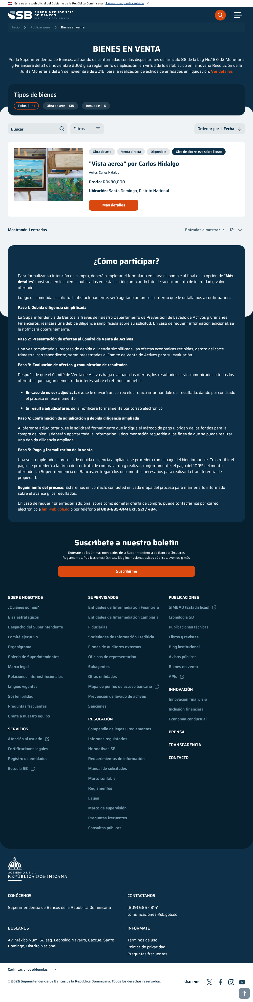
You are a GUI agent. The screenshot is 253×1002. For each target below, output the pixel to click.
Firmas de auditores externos (114, 647)
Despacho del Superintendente (35, 627)
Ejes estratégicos (23, 617)
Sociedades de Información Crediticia (121, 637)
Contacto (179, 758)
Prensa (177, 732)
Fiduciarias (97, 627)
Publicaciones (40, 27)
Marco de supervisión (107, 808)
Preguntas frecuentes (27, 706)
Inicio (16, 27)
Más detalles (113, 205)
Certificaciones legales (28, 749)
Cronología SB (181, 617)
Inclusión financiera (186, 709)
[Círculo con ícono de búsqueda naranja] (220, 15)
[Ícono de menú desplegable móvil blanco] (238, 15)
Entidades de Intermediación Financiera (123, 607)
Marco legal (18, 667)
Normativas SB (102, 749)
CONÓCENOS (19, 896)
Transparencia (185, 745)
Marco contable (102, 778)
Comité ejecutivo (23, 637)
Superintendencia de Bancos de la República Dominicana (65, 981)
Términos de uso (142, 940)
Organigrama (19, 647)
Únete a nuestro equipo (29, 716)
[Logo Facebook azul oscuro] (220, 982)
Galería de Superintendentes (33, 657)
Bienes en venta (72, 27)
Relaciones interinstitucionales (35, 676)
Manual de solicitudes (107, 768)
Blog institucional (184, 647)
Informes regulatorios (107, 739)
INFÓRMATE (138, 928)
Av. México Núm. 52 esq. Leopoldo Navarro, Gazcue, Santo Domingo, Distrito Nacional (61, 943)
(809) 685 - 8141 (143, 907)
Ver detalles (222, 71)
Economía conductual (188, 719)
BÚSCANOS (18, 928)
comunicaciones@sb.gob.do (152, 914)
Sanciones (97, 706)
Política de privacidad (146, 947)
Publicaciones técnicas (189, 627)
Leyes (93, 798)
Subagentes (99, 667)
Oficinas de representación (112, 657)
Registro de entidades (27, 759)
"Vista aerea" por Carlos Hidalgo (134, 163)
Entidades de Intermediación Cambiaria (123, 617)
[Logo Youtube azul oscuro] (242, 982)
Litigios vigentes (23, 686)
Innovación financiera (188, 699)
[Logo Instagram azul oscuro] (231, 982)
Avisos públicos (182, 657)
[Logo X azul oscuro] (209, 982)
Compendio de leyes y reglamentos (119, 729)
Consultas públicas (104, 828)
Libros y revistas (184, 637)
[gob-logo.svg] (37, 869)
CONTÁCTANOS (141, 896)
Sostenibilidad (20, 696)
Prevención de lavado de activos (117, 696)
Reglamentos (100, 788)
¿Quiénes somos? (23, 607)
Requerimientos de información (116, 759)
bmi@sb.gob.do (55, 509)
